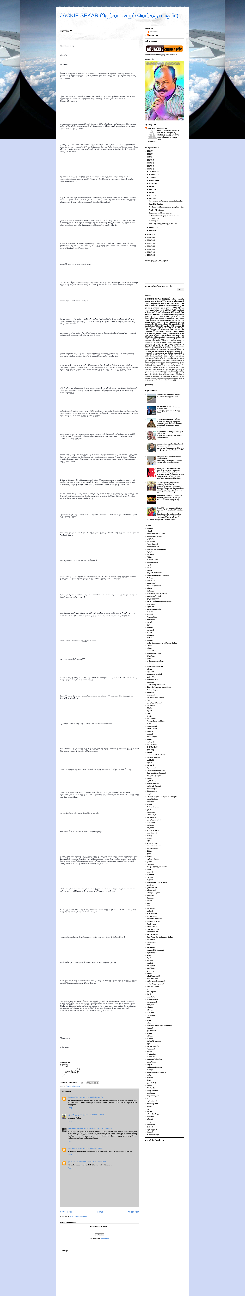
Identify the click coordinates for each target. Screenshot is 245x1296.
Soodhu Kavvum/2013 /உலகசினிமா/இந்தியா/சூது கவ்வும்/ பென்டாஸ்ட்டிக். (169, 496)
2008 (149, 255)
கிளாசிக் (174, 328)
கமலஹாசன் (180, 356)
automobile (151, 939)
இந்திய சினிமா (161, 340)
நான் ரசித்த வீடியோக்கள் (173, 344)
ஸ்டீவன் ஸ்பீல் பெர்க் (153, 1135)
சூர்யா (146, 374)
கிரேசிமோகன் (151, 1010)
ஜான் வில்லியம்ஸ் (152, 887)
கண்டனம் (178, 326)
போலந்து (166, 360)
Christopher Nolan (173, 367)
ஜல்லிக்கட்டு (150, 760)
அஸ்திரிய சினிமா (177, 360)
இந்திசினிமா (163, 328)
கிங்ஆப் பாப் (150, 1005)
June (151, 189)
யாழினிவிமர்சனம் (152, 781)
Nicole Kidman (157, 369)
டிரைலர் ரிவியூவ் (151, 815)
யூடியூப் (149, 1109)
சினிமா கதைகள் (150, 349)
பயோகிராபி (150, 1070)
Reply (70, 1108)
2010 (149, 249)
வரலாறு (172, 380)
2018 (149, 163)
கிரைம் (147, 314)
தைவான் (179, 374)
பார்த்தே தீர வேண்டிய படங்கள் (156, 534)
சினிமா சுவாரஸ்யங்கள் (166, 319)
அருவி (149, 958)
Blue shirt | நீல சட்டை (156, 204)
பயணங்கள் (150, 692)
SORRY (160, 130)
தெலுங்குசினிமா (150, 328)
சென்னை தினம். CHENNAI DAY (157, 882)
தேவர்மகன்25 (151, 1049)
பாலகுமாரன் (150, 828)
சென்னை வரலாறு (175, 340)
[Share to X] (92, 1082)
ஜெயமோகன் (151, 812)
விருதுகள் (150, 1132)
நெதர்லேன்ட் (150, 825)
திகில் (158, 344)
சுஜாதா (180, 373)
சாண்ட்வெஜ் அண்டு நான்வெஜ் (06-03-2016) (163, 224)
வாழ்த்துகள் (150, 672)
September (153, 180)
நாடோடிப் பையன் (73, 1162)
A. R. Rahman (152, 913)
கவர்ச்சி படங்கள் (170, 373)
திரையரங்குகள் (151, 718)
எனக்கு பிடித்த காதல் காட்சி (155, 984)
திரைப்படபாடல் (159, 358)
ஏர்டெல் (149, 994)
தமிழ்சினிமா (155, 303)
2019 (149, 160)
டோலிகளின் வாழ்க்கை (154, 1041)
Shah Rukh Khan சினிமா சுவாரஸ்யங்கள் (160, 937)
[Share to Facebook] (95, 1082)
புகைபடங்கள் (148, 344)
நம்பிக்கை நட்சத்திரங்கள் (152, 376)
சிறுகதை (168, 331)
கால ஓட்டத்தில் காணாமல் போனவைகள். (159, 601)
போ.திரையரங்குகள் (150, 380)
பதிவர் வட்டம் (175, 317)
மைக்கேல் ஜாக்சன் (152, 1103)
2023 (149, 151)
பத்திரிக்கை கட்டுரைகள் (171, 376)
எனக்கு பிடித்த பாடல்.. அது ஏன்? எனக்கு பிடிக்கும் (164, 332)
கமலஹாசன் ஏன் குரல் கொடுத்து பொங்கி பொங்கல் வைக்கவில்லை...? (170, 445)
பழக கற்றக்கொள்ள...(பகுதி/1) (156, 1072)
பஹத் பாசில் (156, 365)
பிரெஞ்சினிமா (149, 337)
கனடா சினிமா (151, 997)
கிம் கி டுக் (150, 1007)
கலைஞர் (149, 804)
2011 (149, 246)
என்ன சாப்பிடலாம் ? (153, 986)
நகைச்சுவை (148, 342)
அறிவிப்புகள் (149, 331)
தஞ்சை (149, 1044)
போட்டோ (177, 330)
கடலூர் (149, 794)
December (153, 171)
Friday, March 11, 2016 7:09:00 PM (99, 1128)
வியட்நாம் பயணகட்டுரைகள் (155, 698)
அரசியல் (181, 308)
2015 (149, 234)
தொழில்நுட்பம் (151, 1054)
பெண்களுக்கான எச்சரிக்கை (155, 721)
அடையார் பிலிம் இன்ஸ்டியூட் (169, 371)
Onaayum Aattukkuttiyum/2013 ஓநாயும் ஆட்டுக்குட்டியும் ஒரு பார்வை (168, 470)
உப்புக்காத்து (76, 1086)
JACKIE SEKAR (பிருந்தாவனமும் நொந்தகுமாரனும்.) (119, 15)
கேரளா (149, 869)
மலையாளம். (165, 330)
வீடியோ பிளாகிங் (152, 726)
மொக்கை (164, 365)
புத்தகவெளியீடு (152, 1083)
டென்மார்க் (150, 1038)
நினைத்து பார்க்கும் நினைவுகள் (156, 773)
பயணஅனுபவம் (149, 319)
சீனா (148, 1018)
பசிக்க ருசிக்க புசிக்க (153, 893)
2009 (149, 252)
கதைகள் (173, 333)
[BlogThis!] (90, 1082)
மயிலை (149, 724)
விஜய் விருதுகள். (152, 1129)
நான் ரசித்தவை (151, 1062)
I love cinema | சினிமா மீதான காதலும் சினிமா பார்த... (166, 201)
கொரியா (159, 331)
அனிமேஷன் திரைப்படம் (160, 355)
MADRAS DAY (159, 348)
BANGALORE (152, 916)
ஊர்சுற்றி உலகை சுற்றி (153, 976)
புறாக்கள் (149, 1085)
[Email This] (88, 1082)
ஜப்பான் (149, 358)
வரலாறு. (149, 838)
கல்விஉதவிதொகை (152, 999)
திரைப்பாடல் (158, 353)
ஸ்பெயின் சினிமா (175, 349)
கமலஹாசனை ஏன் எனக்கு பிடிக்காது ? (169, 419)
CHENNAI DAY (150, 351)
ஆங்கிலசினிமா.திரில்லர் (152, 326)
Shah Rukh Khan (153, 934)
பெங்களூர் (152, 330)
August (152, 183)
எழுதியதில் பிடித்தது (165, 362)
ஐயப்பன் (149, 861)
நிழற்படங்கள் (148, 346)
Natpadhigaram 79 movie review (160, 213)
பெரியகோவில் (151, 1088)
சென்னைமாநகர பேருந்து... (173, 337)
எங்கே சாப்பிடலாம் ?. (153, 979)
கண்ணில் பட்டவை (152, 799)
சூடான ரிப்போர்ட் (154, 335)
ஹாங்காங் (150, 911)
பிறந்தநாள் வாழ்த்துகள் (154, 776)
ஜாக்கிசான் (176, 364)
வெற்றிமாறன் (151, 908)
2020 (149, 157)
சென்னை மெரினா (152, 690)
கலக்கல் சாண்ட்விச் (171, 305)
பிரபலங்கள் (150, 898)
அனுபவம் (69, 1086)
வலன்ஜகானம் (151, 1124)
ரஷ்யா (171, 365)
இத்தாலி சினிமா (176, 355)
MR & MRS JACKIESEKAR (157, 128)
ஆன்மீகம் (181, 371)
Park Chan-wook (170, 369)
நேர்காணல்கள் (151, 890)
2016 (149, 169)
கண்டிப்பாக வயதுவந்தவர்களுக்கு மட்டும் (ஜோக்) (159, 356)
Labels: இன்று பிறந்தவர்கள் (156, 685)
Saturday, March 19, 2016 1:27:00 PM (89, 1148)
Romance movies (153, 932)
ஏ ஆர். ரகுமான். (151, 992)
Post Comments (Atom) (78, 1216)
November (153, 174)
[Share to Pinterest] (97, 1082)
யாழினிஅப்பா (176, 324)
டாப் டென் (150, 1036)
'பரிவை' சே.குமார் (73, 1115)
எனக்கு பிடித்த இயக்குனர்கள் (155, 373)
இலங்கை (147, 362)
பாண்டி (163, 378)
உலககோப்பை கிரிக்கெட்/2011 (175, 351)
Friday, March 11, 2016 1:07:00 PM (92, 1115)
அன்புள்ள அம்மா (152, 789)
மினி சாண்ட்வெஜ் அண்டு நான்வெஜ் (158, 575)
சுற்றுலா (149, 739)
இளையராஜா (151, 971)
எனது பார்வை (162, 324)
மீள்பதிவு (158, 346)
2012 (149, 243)
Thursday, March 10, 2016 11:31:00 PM (89, 1097)
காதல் (148, 713)
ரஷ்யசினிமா (164, 380)
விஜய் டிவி (150, 1127)
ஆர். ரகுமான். (151, 966)
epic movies (156, 371)
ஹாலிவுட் (157, 314)
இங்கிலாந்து (160, 351)
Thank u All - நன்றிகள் (156, 210)
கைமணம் (150, 872)
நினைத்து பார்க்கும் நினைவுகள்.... (158, 308)
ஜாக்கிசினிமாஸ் (152, 1031)
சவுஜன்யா (150, 880)
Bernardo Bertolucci (159, 367)
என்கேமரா (170, 348)
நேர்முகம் (149, 1064)
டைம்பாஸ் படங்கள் (152, 560)
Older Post (133, 1212)
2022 (149, 154)
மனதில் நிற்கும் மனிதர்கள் (164, 339)
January (152, 230)
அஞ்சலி (149, 711)
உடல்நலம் (149, 973)
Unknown (71, 1148)
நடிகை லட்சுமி (151, 1057)
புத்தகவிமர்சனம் (156, 360)
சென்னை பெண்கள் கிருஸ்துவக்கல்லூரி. (163, 374)
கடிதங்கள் (167, 326)
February (152, 227)
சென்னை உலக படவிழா (172, 335)
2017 (149, 166)
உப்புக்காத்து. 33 (153, 221)
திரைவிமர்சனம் (173, 303)
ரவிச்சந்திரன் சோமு (153, 1114)
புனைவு (159, 337)
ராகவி (177, 365)
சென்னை (162, 317)
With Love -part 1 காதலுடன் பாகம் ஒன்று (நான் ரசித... (166, 207)
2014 (149, 237)
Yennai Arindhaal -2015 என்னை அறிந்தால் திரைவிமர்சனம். (168, 483)
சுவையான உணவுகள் (153, 757)
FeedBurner (104, 1239)
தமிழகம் (166, 298)
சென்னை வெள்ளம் (153, 807)
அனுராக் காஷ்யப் (152, 952)
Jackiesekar (153, 32)
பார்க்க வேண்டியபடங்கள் (175, 301)
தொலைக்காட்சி (151, 768)
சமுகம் (177, 312)
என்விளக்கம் (148, 339)
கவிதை (182, 333)
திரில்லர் (168, 310)
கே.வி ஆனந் (151, 1012)
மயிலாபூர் (149, 669)
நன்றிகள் (181, 319)
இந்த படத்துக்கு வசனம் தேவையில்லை (168, 342)
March (151, 198)
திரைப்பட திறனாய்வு (153, 1046)
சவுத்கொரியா (151, 1015)
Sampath (71, 1097)
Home (100, 1212)
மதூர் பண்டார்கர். (152, 1101)
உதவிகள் (149, 752)
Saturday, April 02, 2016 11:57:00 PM (92, 1162)
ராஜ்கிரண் (150, 1119)
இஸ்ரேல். (154, 362)
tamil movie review (153, 846)
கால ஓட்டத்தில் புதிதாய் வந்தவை (157, 867)
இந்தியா (149, 851)
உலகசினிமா (154, 310)
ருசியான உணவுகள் (153, 783)
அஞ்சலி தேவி (151, 947)
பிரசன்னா (150, 1077)
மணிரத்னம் (163, 349)
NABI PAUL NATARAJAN (77, 1128)
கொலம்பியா (166, 364)
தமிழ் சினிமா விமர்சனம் (154, 573)
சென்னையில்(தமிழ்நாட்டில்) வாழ (170, 320)
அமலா (149, 955)
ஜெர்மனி (149, 1033)
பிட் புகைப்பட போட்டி (153, 830)
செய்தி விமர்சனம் (163, 312)
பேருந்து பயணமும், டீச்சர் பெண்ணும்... (169, 394)
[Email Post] (82, 1083)
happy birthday (152, 843)
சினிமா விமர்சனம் (151, 305)
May (150, 192)
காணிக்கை (176, 362)
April (151, 195)
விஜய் (148, 841)
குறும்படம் (179, 348)
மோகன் (149, 1106)
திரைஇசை (167, 346)
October (152, 177)
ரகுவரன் (149, 1111)
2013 (149, 240)
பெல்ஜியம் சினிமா (177, 378)
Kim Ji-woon (151, 924)
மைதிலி (147, 355)
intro (148, 945)
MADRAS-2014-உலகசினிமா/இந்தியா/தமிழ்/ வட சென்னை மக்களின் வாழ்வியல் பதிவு (170, 510)
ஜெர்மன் (149, 353)
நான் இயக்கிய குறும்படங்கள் (173, 353)
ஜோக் (182, 328)
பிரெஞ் (169, 378)
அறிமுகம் (150, 960)
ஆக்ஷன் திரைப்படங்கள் (152, 322)
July (150, 186)
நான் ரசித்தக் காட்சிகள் (154, 820)
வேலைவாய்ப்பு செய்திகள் (154, 674)
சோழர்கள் (150, 1028)
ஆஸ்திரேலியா (151, 968)
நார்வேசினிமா (170, 358)
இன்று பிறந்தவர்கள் (153, 599)
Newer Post (66, 1212)
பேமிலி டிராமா (151, 1093)
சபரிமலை (150, 877)
